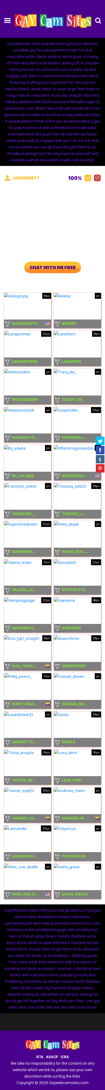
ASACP (52, 1057)
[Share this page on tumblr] (100, 459)
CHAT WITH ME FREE (53, 267)
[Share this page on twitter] (100, 440)
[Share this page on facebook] (100, 450)
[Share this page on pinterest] (100, 468)
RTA (39, 1057)
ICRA (65, 1057)
